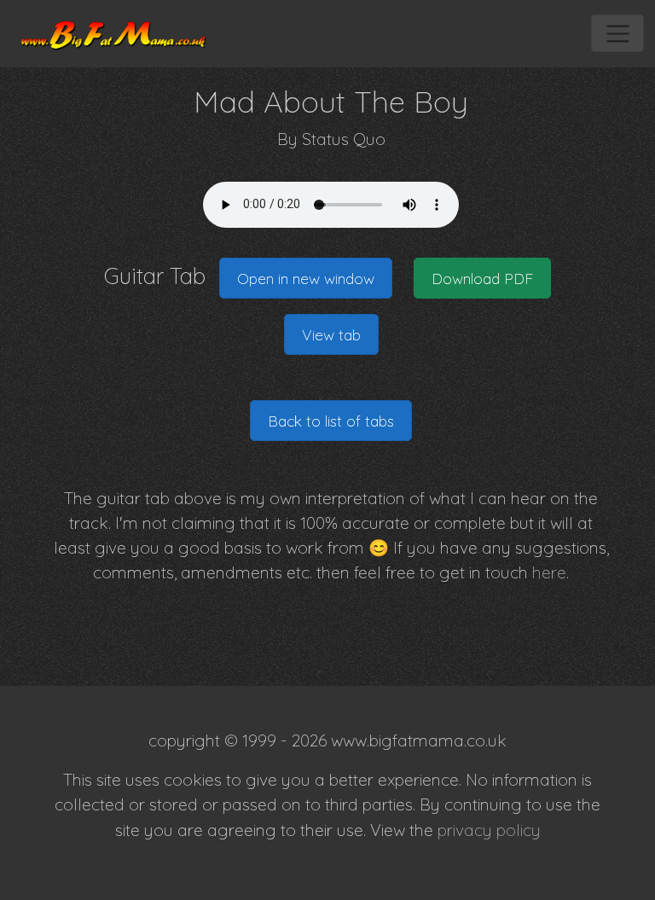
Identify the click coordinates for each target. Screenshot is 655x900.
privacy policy (489, 830)
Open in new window (305, 278)
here (549, 572)
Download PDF (482, 278)
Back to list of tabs (331, 420)
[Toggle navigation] (617, 33)
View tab (331, 334)
